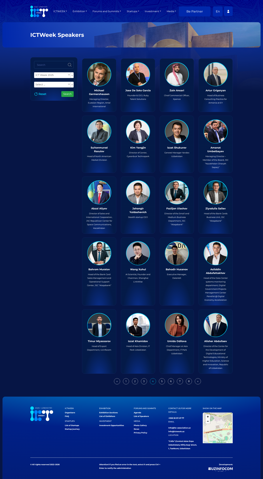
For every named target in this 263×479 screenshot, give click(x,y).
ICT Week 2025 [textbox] (52, 75)
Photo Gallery (140, 425)
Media (170, 11)
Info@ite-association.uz (179, 428)
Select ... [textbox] (52, 84)
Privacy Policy (140, 433)
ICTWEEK (59, 11)
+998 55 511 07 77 (176, 418)
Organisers (70, 412)
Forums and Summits (106, 11)
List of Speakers (141, 416)
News (136, 429)
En (218, 11)
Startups (132, 11)
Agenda (137, 412)
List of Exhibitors (107, 416)
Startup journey (72, 429)
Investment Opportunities (111, 425)
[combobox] (54, 75)
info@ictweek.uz (176, 431)
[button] (207, 416)
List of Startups (72, 425)
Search (67, 94)
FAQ (67, 416)
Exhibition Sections (108, 412)
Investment (152, 11)
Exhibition (79, 11)
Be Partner (194, 11)
